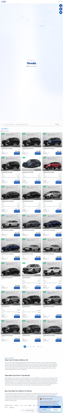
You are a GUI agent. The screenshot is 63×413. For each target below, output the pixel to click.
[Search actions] (53, 124)
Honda (4, 128)
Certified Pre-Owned (8, 405)
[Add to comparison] (19, 136)
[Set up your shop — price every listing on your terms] (60, 9)
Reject (44, 409)
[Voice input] (51, 124)
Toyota (6, 407)
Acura (22, 405)
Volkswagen (11, 407)
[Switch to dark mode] (59, 2)
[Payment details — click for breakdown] (7, 152)
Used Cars (16, 405)
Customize (55, 409)
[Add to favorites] (19, 134)
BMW (34, 405)
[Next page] (41, 346)
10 (38, 346)
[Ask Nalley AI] (60, 12)
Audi (25, 405)
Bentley (30, 405)
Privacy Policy (56, 404)
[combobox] (27, 124)
